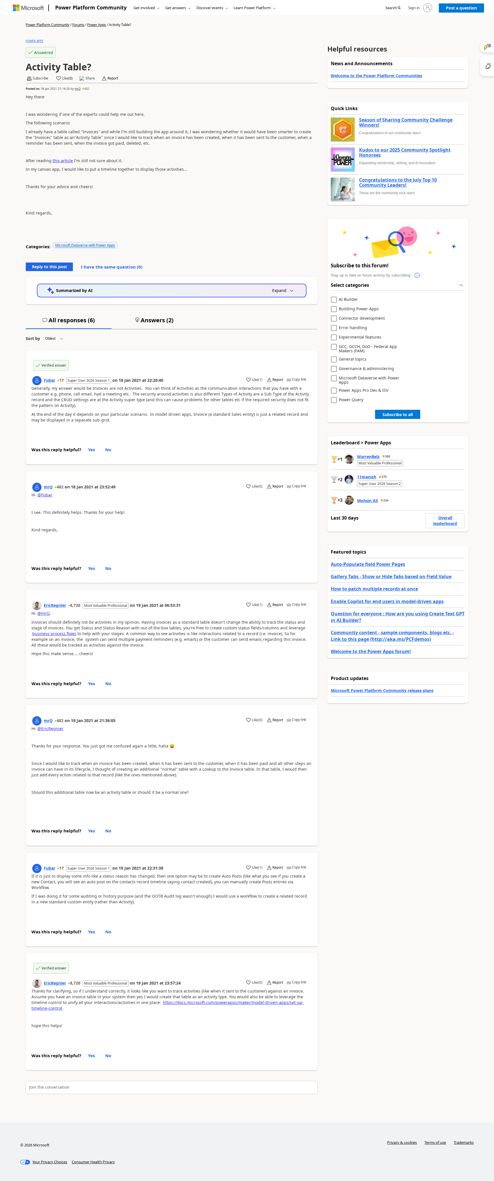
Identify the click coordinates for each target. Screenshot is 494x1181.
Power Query (351, 399)
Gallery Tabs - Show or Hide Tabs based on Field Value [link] (391, 576)
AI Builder (348, 299)
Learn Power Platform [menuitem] (252, 7)
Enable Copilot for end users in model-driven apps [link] (387, 601)
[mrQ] (36, 487)
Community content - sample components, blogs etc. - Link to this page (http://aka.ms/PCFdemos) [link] (392, 635)
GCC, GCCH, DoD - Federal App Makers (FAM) (368, 348)
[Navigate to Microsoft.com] (28, 8)
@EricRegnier (50, 728)
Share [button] (90, 78)
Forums (78, 24)
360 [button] (387, 456)
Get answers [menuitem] (175, 7)
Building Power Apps (359, 309)
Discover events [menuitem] (209, 7)
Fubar (49, 380)
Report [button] (112, 78)
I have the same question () (111, 267)
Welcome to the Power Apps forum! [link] (371, 651)
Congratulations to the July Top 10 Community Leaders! (398, 183)
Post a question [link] (461, 8)
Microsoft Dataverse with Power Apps (85, 245)
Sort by (33, 338)
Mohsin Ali (367, 500)
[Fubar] (36, 380)
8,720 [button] (75, 605)
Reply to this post (49, 266)
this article (63, 160)
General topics (352, 359)
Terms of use (435, 1142)
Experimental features (360, 337)
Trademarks (464, 1142)
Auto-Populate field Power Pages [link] (368, 564)
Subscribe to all (398, 414)
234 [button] (386, 500)
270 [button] (384, 477)
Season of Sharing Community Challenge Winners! (406, 123)
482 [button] (86, 89)
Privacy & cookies (402, 1142)
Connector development (362, 318)
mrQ (78, 89)
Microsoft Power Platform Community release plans (382, 690)
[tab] (68, 322)
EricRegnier (55, 605)
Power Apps (96, 24)
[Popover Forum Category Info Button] (417, 275)
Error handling (353, 327)
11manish (366, 477)
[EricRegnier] (36, 605)
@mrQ (43, 613)
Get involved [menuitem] (144, 7)
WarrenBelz (368, 456)
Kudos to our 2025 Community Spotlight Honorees (405, 153)
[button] (393, 8)
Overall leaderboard (445, 520)
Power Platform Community (91, 7)
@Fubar (44, 495)
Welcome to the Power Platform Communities (376, 75)
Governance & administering (366, 368)
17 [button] (61, 380)
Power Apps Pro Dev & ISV (363, 390)
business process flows (54, 633)
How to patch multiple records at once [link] (374, 589)
